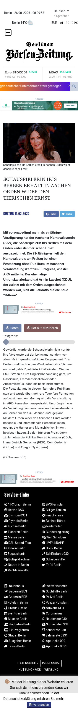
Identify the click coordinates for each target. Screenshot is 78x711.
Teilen (52, 214)
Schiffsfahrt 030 (57, 553)
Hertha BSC (15, 510)
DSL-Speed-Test (19, 543)
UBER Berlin (53, 548)
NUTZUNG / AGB (30, 669)
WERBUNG (51, 669)
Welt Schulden (56, 537)
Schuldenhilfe (55, 559)
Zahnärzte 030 (55, 630)
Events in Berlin (17, 613)
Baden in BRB (17, 597)
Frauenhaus (15, 586)
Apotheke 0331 (56, 646)
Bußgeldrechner (19, 559)
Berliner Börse (55, 521)
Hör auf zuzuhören (44, 328)
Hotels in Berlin (17, 602)
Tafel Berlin (53, 565)
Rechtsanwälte (18, 570)
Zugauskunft (16, 553)
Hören (14, 328)
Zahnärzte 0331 (56, 635)
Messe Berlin (16, 537)
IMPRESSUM (51, 663)
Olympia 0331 (17, 515)
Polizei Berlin (54, 597)
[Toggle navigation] (8, 32)
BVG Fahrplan (54, 504)
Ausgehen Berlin (19, 641)
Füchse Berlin (16, 526)
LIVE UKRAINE (55, 543)
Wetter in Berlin (56, 586)
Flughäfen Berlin (19, 624)
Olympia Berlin (18, 521)
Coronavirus (53, 613)
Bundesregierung (57, 532)
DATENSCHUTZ (28, 663)
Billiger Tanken (55, 510)
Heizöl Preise (54, 515)
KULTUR (8, 213)
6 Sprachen (61, 16)
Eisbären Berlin (17, 532)
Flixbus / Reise (17, 608)
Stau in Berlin (16, 635)
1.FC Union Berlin (19, 504)
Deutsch (60, 11)
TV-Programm (18, 630)
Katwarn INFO (54, 608)
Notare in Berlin (18, 565)
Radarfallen (54, 526)
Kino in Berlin (16, 548)
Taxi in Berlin (16, 646)
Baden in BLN (17, 591)
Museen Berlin (17, 619)
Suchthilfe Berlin (56, 591)
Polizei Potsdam (56, 602)
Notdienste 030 (56, 619)
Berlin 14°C (19, 22)
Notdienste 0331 (56, 624)
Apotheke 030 (55, 641)
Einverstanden (39, 704)
